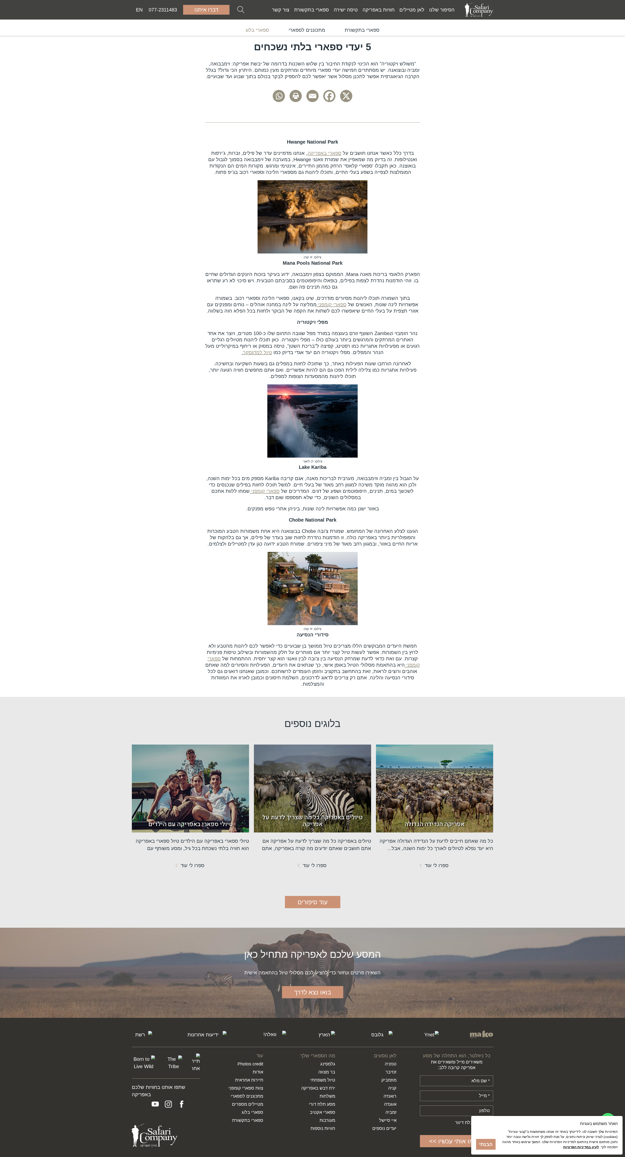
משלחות (327, 1096)
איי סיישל (387, 1120)
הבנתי (486, 1144)
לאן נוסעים (385, 1055)
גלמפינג (327, 1064)
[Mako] (481, 1035)
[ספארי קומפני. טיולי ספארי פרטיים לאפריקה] (478, 9)
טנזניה (390, 1064)
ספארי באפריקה (324, 153)
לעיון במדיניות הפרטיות (581, 1147)
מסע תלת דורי (322, 1104)
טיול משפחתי (322, 1080)
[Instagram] (168, 1104)
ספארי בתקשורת (311, 9)
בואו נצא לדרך (312, 992)
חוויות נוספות (323, 1128)
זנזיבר (390, 1072)
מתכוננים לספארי (307, 30)
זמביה (390, 1112)
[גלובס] (379, 1034)
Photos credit (250, 1064)
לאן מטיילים (411, 9)
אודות (258, 1072)
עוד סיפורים (313, 902)
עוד (259, 1055)
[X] (346, 96)
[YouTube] (155, 1104)
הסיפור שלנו (442, 9)
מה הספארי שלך (317, 1055)
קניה (392, 1088)
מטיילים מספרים (247, 1104)
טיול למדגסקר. (256, 352)
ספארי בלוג (257, 30)
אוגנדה (390, 1104)
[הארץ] (326, 1034)
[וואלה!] (272, 1035)
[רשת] (142, 1035)
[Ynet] (431, 1034)
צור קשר (280, 9)
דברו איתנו (206, 10)
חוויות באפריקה (379, 9)
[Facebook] (329, 96)
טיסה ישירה (346, 9)
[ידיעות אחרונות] (205, 1034)
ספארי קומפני (331, 304)
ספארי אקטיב (322, 1112)
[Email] (312, 96)
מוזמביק (388, 1080)
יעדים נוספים (384, 1128)
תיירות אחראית (249, 1080)
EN (139, 9)
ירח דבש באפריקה (318, 1088)
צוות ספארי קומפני (246, 1088)
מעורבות (327, 1120)
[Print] (296, 96)
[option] (362, 30)
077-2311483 (163, 9)
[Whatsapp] (279, 96)
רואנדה (390, 1096)
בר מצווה (326, 1072)
